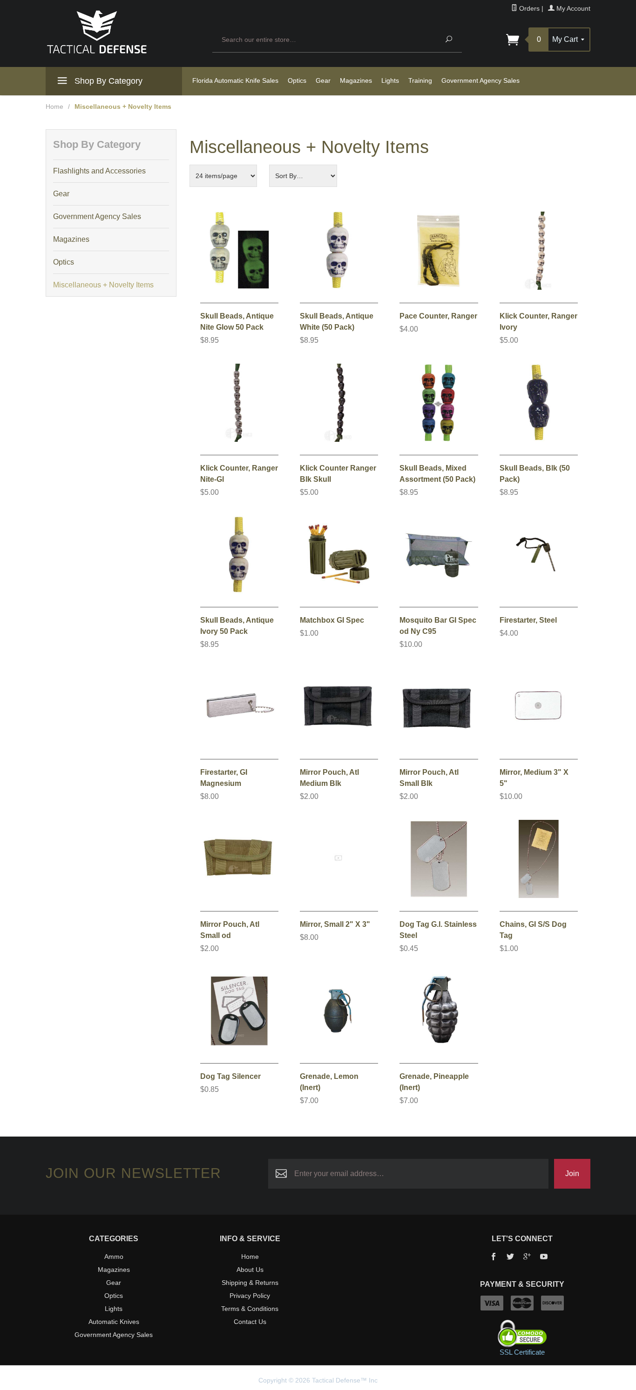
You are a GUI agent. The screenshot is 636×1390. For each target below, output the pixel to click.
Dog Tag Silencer (230, 1076)
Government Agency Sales (480, 80)
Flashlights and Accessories (99, 171)
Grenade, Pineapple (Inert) (434, 1081)
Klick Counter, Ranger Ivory (538, 321)
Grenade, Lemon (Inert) (329, 1081)
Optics (297, 80)
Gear (323, 80)
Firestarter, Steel (528, 620)
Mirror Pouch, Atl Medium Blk (329, 777)
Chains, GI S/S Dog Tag (533, 929)
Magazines (356, 80)
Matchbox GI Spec (332, 620)
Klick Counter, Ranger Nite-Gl (239, 473)
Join (572, 1173)
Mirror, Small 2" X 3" (335, 924)
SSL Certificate (522, 1352)
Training (420, 80)
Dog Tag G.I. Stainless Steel (438, 929)
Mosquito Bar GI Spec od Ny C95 (437, 625)
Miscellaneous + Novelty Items (103, 285)
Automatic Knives (113, 1321)
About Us (250, 1269)
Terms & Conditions (249, 1308)
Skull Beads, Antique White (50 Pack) (336, 321)
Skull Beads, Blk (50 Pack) (535, 473)
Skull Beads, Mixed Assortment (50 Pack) (437, 473)
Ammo (113, 1256)
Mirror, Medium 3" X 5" (534, 777)
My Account (572, 8)
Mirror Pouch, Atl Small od (229, 929)
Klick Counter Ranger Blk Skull (338, 473)
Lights (390, 80)
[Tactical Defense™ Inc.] (123, 31)
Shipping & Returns (250, 1282)
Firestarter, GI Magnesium (223, 777)
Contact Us (250, 1321)
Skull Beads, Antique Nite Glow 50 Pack (237, 321)
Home (54, 106)
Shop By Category (107, 81)
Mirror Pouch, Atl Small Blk (429, 777)
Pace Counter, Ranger (438, 316)
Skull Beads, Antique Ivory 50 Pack (237, 625)
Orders (528, 8)
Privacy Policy (250, 1295)
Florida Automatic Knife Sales (235, 80)
